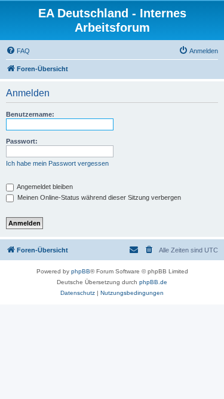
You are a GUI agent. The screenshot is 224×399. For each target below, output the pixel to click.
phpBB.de (153, 282)
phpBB (80, 271)
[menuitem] (18, 51)
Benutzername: (30, 114)
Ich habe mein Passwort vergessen (57, 163)
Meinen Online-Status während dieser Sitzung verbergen (98, 197)
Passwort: (22, 141)
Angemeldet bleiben (44, 186)
